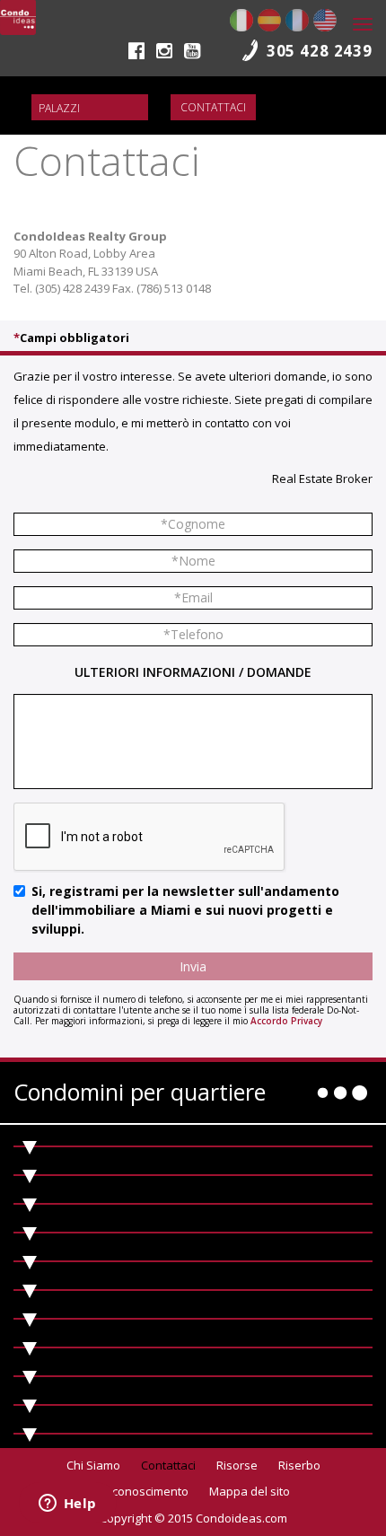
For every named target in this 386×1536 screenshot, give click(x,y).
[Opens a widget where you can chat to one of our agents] (67, 1504)
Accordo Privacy (286, 1020)
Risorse (237, 1465)
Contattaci (213, 107)
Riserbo (299, 1465)
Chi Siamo (93, 1465)
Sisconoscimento (142, 1491)
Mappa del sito (249, 1491)
